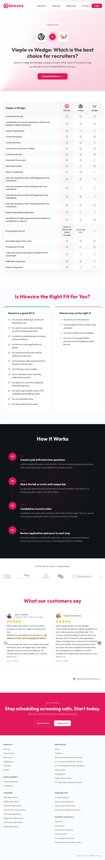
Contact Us (59, 826)
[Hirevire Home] (13, 5)
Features (56, 5)
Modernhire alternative (13, 818)
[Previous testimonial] (5, 643)
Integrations (8, 761)
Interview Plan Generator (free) (68, 757)
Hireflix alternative (11, 801)
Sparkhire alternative (12, 806)
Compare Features (51, 76)
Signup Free (62, 723)
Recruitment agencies (64, 801)
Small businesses (62, 797)
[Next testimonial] (99, 643)
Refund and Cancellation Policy (68, 842)
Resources (71, 5)
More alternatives (11, 826)
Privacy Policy (61, 834)
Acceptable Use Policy (65, 838)
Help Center (60, 770)
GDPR (6, 770)
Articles (58, 753)
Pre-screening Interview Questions (70, 765)
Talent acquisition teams (65, 806)
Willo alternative (10, 797)
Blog (57, 749)
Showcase (7, 757)
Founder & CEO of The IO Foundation (30, 617)
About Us (59, 821)
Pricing (85, 5)
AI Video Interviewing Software (68, 782)
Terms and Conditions (64, 830)
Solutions (41, 5)
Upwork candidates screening (67, 810)
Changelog (8, 786)
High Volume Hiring (63, 778)
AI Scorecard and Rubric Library (69, 761)
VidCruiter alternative (12, 822)
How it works (8, 753)
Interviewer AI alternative (14, 810)
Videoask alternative (12, 814)
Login (96, 6)
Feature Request (10, 781)
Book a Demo (43, 723)
